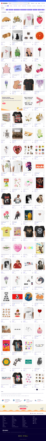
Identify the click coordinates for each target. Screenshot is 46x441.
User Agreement (4, 432)
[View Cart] (44, 3)
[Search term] (28, 3)
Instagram (35, 418)
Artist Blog (13, 425)
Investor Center (14, 419)
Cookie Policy (23, 432)
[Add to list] (10, 26)
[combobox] (19, 3)
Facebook (35, 419)
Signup (4, 425)
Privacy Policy (8, 432)
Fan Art (4, 419)
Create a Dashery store (15, 426)
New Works (4, 420)
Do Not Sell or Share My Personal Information (16, 432)
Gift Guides (4, 418)
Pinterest (35, 423)
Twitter (35, 420)
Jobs (12, 424)
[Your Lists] (42, 3)
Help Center (24, 420)
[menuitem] (2, 6)
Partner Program (14, 420)
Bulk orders (4, 426)
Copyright (23, 424)
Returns (23, 419)
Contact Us (24, 425)
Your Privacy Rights (25, 426)
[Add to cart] (10, 28)
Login (3, 424)
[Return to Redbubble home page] (4, 3)
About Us (13, 418)
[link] (7, 9)
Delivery (23, 418)
